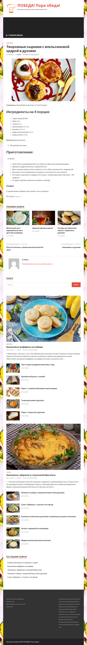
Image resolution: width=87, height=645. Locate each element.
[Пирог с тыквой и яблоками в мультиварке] (13, 396)
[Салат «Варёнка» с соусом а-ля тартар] (13, 512)
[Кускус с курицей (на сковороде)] (13, 536)
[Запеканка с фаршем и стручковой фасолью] (43, 470)
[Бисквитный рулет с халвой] (13, 384)
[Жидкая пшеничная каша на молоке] (13, 548)
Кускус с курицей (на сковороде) (34, 528)
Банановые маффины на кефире (24, 347)
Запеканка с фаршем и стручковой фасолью (30, 475)
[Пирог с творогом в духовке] (13, 420)
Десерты (9, 344)
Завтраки (9, 43)
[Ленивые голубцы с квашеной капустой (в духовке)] (13, 500)
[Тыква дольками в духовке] (13, 408)
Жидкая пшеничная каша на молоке (36, 540)
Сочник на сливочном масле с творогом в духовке (67, 230)
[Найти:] (43, 284)
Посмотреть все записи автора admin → (38, 264)
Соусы (8, 472)
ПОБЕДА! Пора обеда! (39, 5)
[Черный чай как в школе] (43, 226)
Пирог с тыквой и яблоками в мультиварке (39, 388)
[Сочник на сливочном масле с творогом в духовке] (69, 226)
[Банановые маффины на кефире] (43, 342)
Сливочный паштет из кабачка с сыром (22, 563)
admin (19, 54)
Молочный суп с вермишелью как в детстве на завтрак (14, 230)
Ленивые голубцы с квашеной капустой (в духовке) (42, 493)
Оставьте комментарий (31, 54)
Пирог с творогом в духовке (33, 412)
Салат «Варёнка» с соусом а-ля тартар (37, 505)
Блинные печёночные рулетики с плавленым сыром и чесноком (48, 516)
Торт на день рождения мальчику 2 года (37, 365)
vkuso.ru (17, 196)
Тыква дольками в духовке (32, 400)
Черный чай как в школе (42, 228)
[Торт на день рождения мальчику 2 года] (13, 372)
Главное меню (15, 35)
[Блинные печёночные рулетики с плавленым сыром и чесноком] (13, 524)
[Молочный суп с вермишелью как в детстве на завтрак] (17, 226)
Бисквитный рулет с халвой (33, 376)
